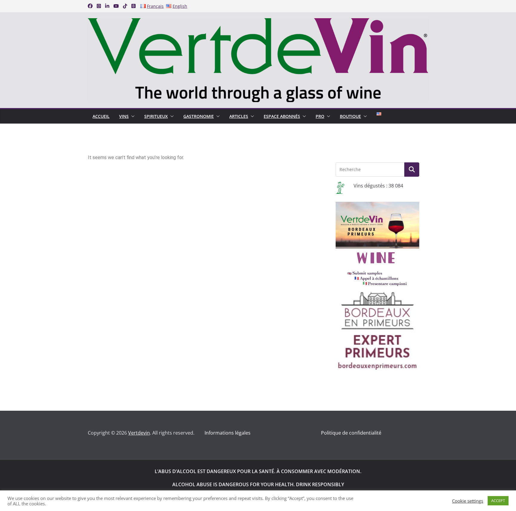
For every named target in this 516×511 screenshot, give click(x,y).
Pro (320, 116)
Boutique (350, 116)
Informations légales (228, 433)
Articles (238, 116)
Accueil (101, 116)
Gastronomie (198, 116)
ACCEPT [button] (498, 500)
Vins (124, 116)
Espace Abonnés (282, 116)
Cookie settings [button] (467, 501)
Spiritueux (156, 116)
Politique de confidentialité (351, 433)
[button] (132, 116)
